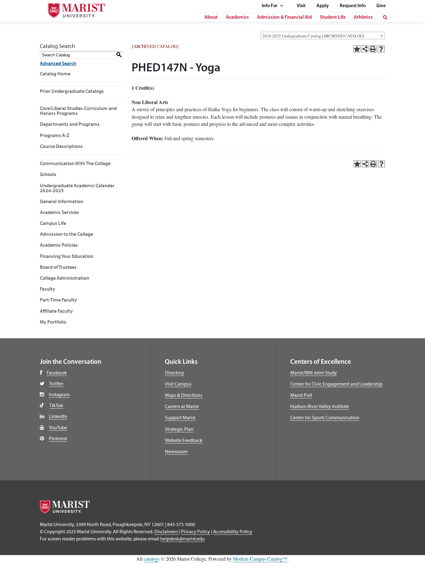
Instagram (59, 394)
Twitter (56, 383)
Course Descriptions (61, 146)
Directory (174, 372)
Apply (322, 6)
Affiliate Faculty (56, 310)
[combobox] (322, 35)
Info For (270, 6)
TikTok (56, 405)
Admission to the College (66, 233)
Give (381, 6)
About (211, 17)
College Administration (64, 277)
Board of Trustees (58, 266)
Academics (237, 17)
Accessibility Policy (232, 531)
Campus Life (53, 223)
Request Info (353, 6)
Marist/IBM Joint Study (313, 372)
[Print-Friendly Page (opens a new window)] (373, 48)
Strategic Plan (179, 429)
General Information (61, 201)
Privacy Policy (195, 531)
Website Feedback (184, 440)
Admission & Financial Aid (284, 17)
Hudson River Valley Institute (319, 406)
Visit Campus (178, 384)
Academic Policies (59, 244)
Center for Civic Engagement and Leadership (336, 384)
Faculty (47, 288)
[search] (385, 17)
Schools (48, 174)
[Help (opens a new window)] (381, 48)
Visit (301, 6)
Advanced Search (58, 63)
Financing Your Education (66, 256)
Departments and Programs (70, 123)
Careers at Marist (182, 406)
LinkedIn (58, 416)
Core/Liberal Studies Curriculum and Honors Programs (78, 111)
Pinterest (58, 438)
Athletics (363, 17)
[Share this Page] (365, 48)
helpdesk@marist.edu (182, 538)
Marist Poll (301, 395)
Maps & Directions (183, 395)
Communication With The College (75, 163)
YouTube (58, 427)
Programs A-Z (54, 135)
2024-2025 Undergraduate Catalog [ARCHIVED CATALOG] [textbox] (313, 36)
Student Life (333, 17)
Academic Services (59, 212)
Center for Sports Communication (324, 417)
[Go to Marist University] (71, 9)
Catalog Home (55, 73)
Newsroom (176, 451)
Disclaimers (166, 531)
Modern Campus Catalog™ (260, 558)
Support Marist (180, 417)
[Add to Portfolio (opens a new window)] (356, 48)
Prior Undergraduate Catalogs (72, 90)
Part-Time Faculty (58, 299)
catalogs (152, 558)
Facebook (57, 372)
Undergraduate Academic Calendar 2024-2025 (77, 188)
